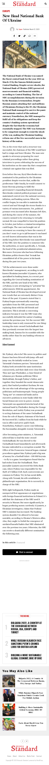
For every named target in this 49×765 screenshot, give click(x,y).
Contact (39, 756)
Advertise (22, 756)
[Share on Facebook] (14, 36)
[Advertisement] (24, 586)
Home (9, 756)
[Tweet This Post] (19, 36)
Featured (21, 543)
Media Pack (31, 756)
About (15, 756)
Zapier (20, 29)
